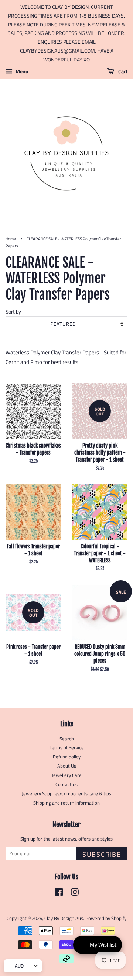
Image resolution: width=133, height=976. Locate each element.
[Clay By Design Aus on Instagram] (75, 893)
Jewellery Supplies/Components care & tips (66, 793)
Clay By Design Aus (63, 918)
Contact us (66, 784)
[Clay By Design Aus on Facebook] (59, 893)
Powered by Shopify (105, 918)
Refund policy (67, 756)
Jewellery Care (67, 775)
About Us (66, 766)
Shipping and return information (66, 802)
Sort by (13, 311)
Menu (21, 71)
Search (66, 738)
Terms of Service (67, 747)
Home (11, 239)
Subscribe (101, 854)
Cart (122, 71)
